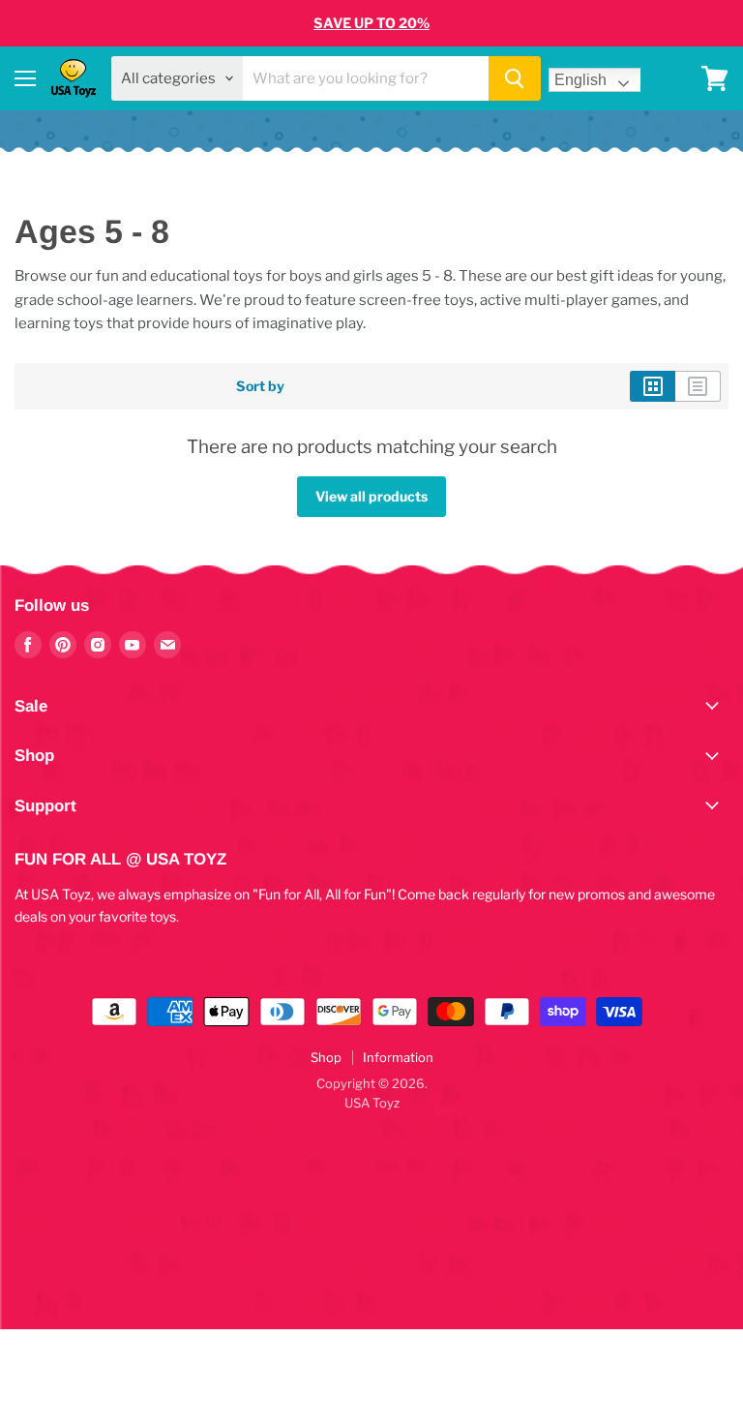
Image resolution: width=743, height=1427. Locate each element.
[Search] (515, 78)
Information (398, 1057)
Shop (326, 1057)
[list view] (698, 386)
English (580, 80)
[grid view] (652, 386)
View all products (371, 496)
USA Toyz (372, 1102)
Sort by (260, 386)
